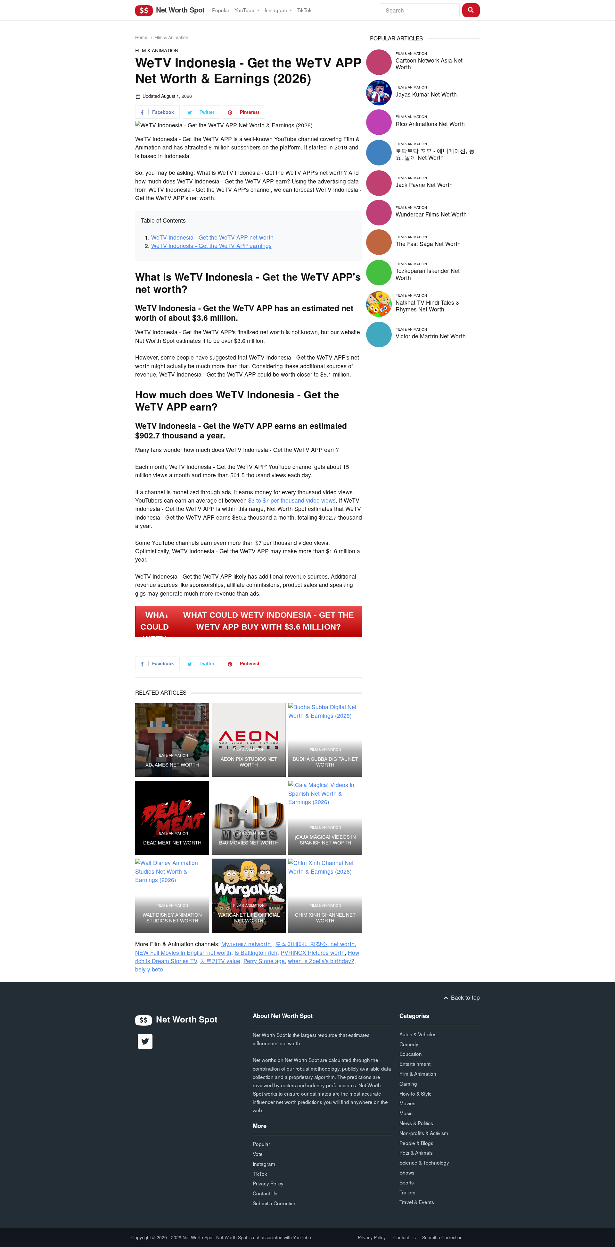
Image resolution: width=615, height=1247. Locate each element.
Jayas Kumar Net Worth (426, 94)
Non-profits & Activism (423, 1132)
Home (141, 37)
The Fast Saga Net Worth (428, 244)
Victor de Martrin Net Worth (431, 336)
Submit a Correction (275, 1203)
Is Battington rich (255, 952)
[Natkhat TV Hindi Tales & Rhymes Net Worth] (379, 303)
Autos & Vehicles (418, 1034)
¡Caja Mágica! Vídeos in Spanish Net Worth (325, 839)
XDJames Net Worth (172, 765)
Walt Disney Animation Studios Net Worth (172, 917)
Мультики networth (246, 944)
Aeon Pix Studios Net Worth (249, 762)
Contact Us (265, 1193)
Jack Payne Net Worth (424, 185)
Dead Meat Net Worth (172, 842)
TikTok (304, 9)
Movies (407, 1103)
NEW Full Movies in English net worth (183, 952)
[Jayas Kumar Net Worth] (379, 92)
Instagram (276, 9)
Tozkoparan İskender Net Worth (428, 274)
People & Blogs (416, 1142)
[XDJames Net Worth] (172, 740)
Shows (406, 1172)
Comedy (408, 1044)
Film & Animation (171, 37)
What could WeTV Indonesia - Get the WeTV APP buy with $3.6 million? (268, 621)
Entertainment (414, 1063)
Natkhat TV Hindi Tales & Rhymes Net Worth (428, 305)
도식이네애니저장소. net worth (315, 944)
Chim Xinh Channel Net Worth (325, 917)
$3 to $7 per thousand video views (292, 500)
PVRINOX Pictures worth (313, 952)
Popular (220, 9)
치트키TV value (220, 961)
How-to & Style (415, 1093)
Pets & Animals (416, 1152)
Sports (406, 1182)
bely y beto (149, 969)
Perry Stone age (264, 961)
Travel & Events (416, 1201)
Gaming (408, 1083)
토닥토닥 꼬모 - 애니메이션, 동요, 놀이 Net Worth (435, 154)
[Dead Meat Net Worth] (172, 818)
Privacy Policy (268, 1183)
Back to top (464, 997)
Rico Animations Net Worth (430, 124)
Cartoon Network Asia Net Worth (429, 63)
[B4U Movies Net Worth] (249, 818)
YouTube (245, 9)
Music (406, 1112)
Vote (258, 1153)
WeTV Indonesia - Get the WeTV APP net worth (212, 237)
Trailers (407, 1192)
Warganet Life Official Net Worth (249, 917)
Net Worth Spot (179, 9)
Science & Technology (424, 1162)
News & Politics (416, 1122)
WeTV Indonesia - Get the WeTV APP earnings (211, 246)
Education (410, 1053)
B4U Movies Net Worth (249, 842)
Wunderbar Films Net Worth (431, 214)
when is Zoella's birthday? (321, 961)
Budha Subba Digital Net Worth (325, 762)
